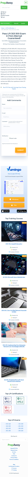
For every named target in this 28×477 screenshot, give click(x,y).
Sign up (4, 12)
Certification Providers (14, 466)
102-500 (8, 426)
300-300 (20, 428)
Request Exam (14, 450)
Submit (20, 150)
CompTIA (23, 23)
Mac (15, 205)
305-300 (8, 430)
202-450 (8, 428)
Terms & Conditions (14, 459)
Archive (14, 452)
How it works (5, 15)
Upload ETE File (14, 448)
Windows (15, 199)
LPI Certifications (10, 28)
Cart (3, 17)
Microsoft (16, 23)
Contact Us (14, 455)
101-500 (20, 424)
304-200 (20, 430)
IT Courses (14, 468)
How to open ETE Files (14, 173)
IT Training (14, 470)
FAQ (14, 453)
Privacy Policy (14, 457)
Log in (3, 13)
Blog (14, 464)
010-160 (8, 424)
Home (2, 28)
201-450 (20, 426)
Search (24, 7)
